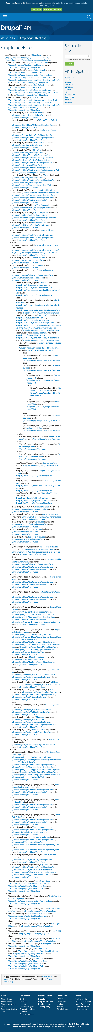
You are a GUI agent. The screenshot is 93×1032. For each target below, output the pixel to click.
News (3, 996)
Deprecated (69, 97)
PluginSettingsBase (40, 213)
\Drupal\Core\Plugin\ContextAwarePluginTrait (31, 168)
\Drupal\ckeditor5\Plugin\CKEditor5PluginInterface (33, 125)
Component (38, 265)
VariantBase (43, 283)
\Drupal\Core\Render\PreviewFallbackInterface (31, 160)
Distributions (62, 1009)
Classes (68, 82)
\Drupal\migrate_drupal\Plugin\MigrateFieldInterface (33, 745)
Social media (6, 1002)
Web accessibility (83, 999)
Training (23, 1002)
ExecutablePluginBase (46, 190)
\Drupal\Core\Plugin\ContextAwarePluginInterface (32, 163)
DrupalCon (24, 1012)
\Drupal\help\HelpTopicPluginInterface (27, 539)
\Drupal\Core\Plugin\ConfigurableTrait (28, 278)
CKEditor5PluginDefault (47, 120)
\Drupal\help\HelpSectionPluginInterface (38, 549)
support (7, 979)
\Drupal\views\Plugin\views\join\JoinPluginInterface (33, 860)
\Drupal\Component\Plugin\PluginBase (24, 68)
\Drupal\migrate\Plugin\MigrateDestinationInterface (33, 674)
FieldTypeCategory (40, 205)
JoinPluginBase (49, 855)
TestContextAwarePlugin (49, 592)
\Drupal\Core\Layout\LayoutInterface (31, 318)
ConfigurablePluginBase (43, 270)
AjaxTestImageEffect (33, 428)
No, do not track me (52, 9)
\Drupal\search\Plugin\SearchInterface (27, 842)
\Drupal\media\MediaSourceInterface (27, 659)
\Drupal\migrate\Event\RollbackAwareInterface (31, 712)
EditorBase (39, 522)
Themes (60, 1007)
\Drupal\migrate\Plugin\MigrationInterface (29, 720)
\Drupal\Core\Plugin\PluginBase (25, 118)
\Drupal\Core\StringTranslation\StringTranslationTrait (30, 103)
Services (68, 99)
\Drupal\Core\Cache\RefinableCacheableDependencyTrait (35, 850)
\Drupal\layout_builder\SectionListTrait (28, 652)
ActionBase (39, 143)
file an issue (47, 977)
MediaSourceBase (36, 657)
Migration (40, 717)
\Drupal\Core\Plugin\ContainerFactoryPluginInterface (30, 75)
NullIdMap (54, 682)
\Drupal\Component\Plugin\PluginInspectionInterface (26, 57)
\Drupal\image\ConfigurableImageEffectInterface (39, 348)
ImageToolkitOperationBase (46, 245)
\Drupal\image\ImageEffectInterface (30, 335)
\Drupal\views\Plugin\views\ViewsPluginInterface (32, 870)
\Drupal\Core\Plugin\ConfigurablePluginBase (34, 295)
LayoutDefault (44, 315)
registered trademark (55, 1026)
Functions (69, 84)
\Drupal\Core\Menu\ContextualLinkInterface (26, 65)
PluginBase (36, 55)
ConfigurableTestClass (44, 948)
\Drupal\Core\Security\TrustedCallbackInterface (31, 875)
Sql (51, 689)
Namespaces (70, 94)
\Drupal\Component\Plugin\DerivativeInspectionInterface (28, 60)
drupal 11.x (8, 38)
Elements (68, 102)
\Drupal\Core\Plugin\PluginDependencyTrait (34, 288)
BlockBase (37, 150)
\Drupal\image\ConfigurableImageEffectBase (41, 360)
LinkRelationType (39, 223)
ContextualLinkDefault (39, 62)
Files (66, 92)
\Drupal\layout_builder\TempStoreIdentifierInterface (33, 614)
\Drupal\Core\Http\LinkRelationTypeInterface (30, 225)
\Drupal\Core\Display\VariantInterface (31, 285)
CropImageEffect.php (33, 38)
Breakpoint (37, 113)
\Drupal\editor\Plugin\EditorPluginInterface (30, 524)
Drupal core (61, 1002)
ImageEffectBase (40, 333)
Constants (69, 87)
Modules (60, 1004)
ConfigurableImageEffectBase (48, 343)
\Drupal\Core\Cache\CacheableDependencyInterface (29, 77)
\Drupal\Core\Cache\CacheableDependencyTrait (31, 185)
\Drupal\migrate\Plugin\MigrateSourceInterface (31, 710)
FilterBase (38, 529)
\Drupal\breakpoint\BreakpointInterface (28, 115)
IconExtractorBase (42, 881)
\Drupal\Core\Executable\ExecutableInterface (40, 193)
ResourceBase (39, 827)
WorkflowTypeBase (50, 493)
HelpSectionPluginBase (48, 547)
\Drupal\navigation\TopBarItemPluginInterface (27, 916)
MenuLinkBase (39, 258)
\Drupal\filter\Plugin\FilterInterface (26, 532)
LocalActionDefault (37, 70)
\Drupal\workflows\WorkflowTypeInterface (33, 498)
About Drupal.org (83, 1004)
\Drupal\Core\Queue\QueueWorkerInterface (30, 509)
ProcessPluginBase (38, 730)
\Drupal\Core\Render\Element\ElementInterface (41, 517)
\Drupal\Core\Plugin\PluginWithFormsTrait (33, 501)
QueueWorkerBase (41, 507)
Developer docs (44, 1004)
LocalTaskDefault (37, 85)
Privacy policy (81, 1009)
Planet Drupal (6, 999)
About (78, 996)
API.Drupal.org (44, 1007)
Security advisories (9, 1009)
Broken (47, 175)
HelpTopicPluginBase (36, 537)
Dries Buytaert (74, 1026)
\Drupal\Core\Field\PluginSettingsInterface (29, 215)
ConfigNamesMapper (48, 130)
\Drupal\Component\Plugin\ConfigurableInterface (32, 275)
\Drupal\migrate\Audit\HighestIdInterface (29, 697)
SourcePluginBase (52, 704)
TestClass (39, 959)
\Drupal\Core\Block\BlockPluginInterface (28, 153)
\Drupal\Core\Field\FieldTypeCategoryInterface (31, 208)
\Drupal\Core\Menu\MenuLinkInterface (28, 260)
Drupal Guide (43, 999)
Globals (68, 89)
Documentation (45, 996)
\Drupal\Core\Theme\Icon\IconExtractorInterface (28, 883)
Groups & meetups (27, 1009)
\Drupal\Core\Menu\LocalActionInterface (25, 73)
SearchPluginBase (42, 837)
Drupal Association (83, 1002)
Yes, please (36, 9)
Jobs (3, 1012)
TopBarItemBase (36, 913)
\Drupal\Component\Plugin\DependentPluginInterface (34, 218)
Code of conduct (27, 1014)
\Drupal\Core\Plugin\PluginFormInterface (32, 320)
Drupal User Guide (45, 1002)
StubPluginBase (47, 944)
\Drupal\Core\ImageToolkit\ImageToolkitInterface (32, 235)
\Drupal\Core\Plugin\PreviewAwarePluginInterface (32, 158)
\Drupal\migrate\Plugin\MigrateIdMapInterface (41, 684)
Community (25, 996)
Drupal (39, 1026)
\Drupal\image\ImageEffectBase (39, 350)
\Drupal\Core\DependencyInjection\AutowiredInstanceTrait (32, 100)
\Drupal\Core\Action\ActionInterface (27, 145)
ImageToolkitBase (47, 230)
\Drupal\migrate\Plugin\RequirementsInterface (31, 677)
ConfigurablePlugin (50, 463)
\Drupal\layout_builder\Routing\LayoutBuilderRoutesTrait (36, 622)
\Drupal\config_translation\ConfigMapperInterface (33, 135)
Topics (67, 79)
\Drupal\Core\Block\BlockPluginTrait (27, 165)
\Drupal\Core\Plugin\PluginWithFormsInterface (31, 155)
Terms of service (82, 1007)
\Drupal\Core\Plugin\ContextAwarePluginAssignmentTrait (35, 170)
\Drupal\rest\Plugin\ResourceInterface (27, 832)
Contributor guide (27, 1007)
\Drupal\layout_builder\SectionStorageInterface (31, 612)
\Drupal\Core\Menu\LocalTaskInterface (24, 88)
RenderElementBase (50, 514)
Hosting (23, 1004)
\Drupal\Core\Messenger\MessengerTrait (27, 108)
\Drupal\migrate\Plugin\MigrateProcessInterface (32, 732)
